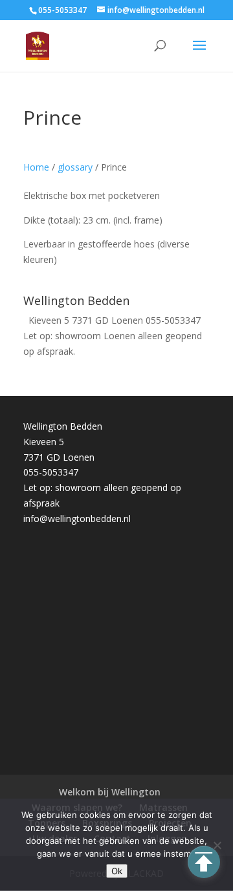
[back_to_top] (204, 862)
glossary (75, 167)
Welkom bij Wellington (110, 792)
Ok (116, 871)
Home (36, 167)
